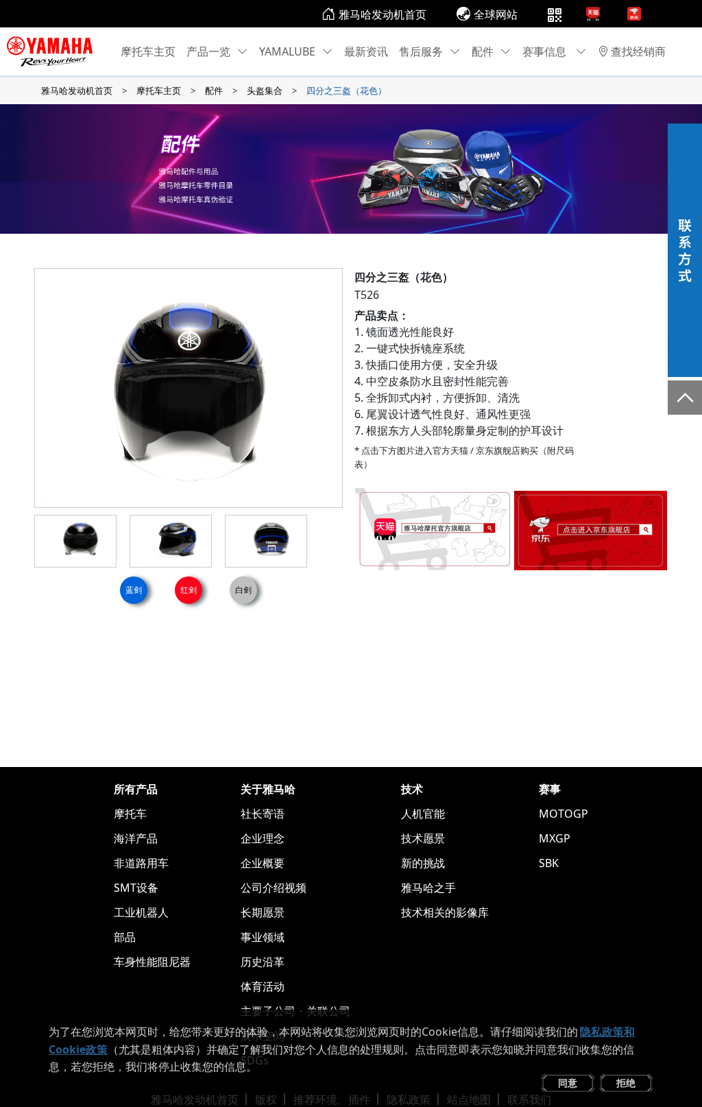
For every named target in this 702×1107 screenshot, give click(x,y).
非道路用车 (141, 863)
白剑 (243, 590)
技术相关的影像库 (445, 912)
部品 (125, 937)
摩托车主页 (148, 51)
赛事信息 (545, 51)
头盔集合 (264, 90)
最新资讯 (366, 51)
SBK (549, 863)
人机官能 (423, 813)
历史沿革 (263, 961)
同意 (567, 1082)
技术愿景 (423, 838)
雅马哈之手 (428, 887)
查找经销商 (638, 51)
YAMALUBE (287, 51)
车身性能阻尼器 (152, 961)
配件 (483, 51)
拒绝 (626, 1082)
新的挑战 (423, 863)
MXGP (554, 838)
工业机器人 (141, 912)
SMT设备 (136, 887)
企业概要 (263, 863)
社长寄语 (263, 813)
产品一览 (208, 51)
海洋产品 (136, 838)
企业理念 (263, 838)
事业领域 (263, 937)
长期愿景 (263, 912)
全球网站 (496, 14)
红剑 (188, 590)
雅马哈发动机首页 (382, 14)
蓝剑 (133, 590)
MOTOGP (563, 813)
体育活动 (263, 986)
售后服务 (421, 51)
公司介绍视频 (273, 887)
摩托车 (130, 813)
